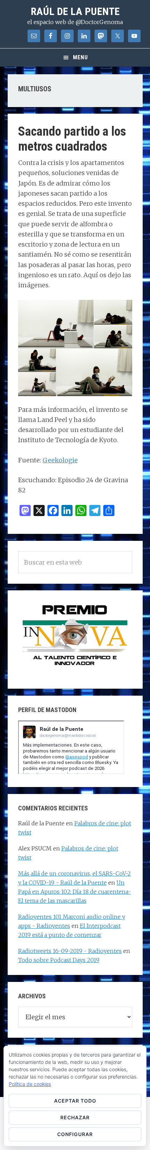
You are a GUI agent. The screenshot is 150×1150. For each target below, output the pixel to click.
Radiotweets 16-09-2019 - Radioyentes (70, 950)
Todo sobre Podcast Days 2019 (58, 959)
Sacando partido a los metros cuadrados (72, 139)
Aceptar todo (75, 1101)
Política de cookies (30, 1084)
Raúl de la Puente (75, 11)
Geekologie (60, 460)
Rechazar (75, 1117)
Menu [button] (80, 57)
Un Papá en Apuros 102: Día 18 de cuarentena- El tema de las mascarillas (74, 891)
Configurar (75, 1134)
